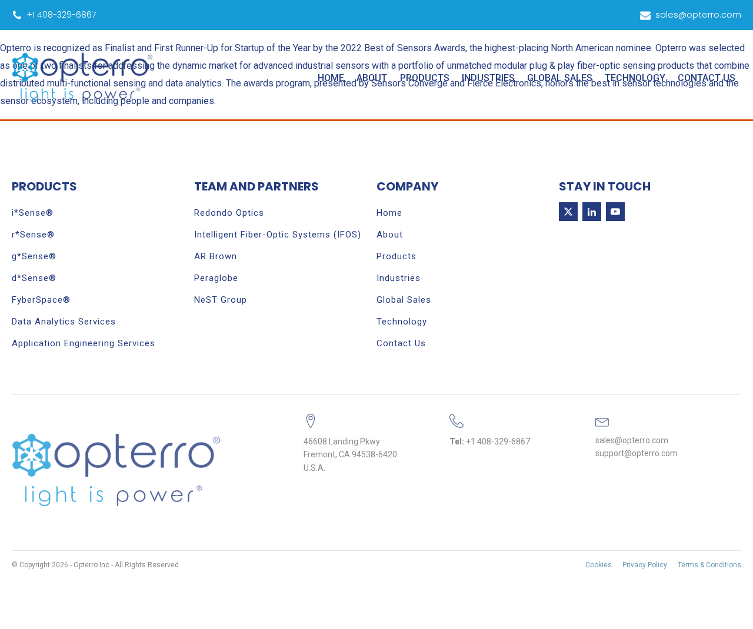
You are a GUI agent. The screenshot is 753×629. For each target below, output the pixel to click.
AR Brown (215, 256)
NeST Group (220, 300)
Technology (635, 77)
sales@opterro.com (631, 440)
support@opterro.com (636, 453)
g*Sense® (34, 256)
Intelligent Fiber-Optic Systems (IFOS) (277, 234)
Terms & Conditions (709, 565)
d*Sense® (34, 278)
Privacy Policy (644, 565)
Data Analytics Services (64, 321)
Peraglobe (216, 278)
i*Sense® (33, 213)
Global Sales (559, 77)
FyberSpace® (41, 300)
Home (331, 77)
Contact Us (706, 77)
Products (424, 77)
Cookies (598, 565)
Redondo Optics (229, 213)
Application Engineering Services (83, 343)
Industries (488, 77)
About (371, 77)
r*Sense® (33, 234)
